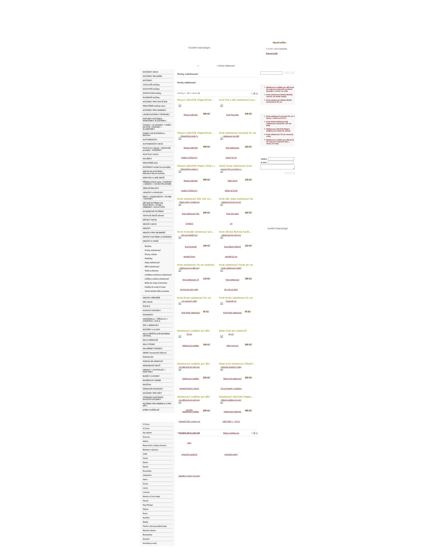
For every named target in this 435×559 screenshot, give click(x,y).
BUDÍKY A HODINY (151, 376)
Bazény (148, 246)
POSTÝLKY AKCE (151, 154)
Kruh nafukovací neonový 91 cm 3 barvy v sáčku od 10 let (280, 117)
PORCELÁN (148, 357)
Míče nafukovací (152, 267)
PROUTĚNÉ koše (150, 163)
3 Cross (146, 424)
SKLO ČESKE (149, 344)
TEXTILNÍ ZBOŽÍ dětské (153, 216)
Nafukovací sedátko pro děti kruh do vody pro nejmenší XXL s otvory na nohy (280, 142)
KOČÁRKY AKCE (150, 72)
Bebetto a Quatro (150, 450)
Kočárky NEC (190, 66)
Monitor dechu (149, 530)
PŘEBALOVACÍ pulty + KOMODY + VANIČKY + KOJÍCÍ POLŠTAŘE (157, 183)
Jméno (264, 159)
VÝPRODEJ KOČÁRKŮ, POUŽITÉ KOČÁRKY (153, 398)
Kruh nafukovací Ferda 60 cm (236, 265)
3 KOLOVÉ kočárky (151, 85)
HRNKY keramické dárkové (155, 353)
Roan (145, 513)
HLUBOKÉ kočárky (151, 97)
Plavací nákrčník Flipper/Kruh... (195, 100)
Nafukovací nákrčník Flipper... (236, 397)
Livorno (146, 492)
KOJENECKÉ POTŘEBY (153, 211)
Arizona (146, 437)
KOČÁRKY (147, 80)
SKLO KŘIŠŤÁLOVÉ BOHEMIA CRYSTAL (156, 335)
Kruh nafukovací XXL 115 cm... (194, 199)
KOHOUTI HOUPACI (152, 310)
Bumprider (147, 535)
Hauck (145, 501)
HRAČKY (147, 228)
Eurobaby (147, 471)
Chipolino (147, 475)
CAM (145, 454)
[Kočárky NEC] (173, 12)
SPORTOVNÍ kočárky (152, 93)
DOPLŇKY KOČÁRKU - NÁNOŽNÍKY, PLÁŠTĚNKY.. (155, 120)
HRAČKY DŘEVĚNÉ (151, 298)
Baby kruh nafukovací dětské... (237, 364)
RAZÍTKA (147, 385)
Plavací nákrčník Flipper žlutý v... (196, 166)
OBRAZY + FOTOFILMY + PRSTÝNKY (154, 371)
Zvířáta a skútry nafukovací (157, 279)
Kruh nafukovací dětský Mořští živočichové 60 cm (279, 101)
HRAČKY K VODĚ (150, 241)
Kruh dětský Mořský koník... (235, 232)
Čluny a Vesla (151, 254)
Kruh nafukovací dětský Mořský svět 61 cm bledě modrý (279, 95)
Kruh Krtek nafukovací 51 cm (194, 298)
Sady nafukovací (152, 262)
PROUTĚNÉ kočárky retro (154, 106)
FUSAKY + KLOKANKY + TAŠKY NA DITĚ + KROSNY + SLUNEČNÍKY (157, 127)
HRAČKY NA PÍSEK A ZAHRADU (157, 237)
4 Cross (146, 428)
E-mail (263, 163)
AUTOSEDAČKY (150, 140)
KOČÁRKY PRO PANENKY (154, 110)
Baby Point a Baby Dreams (155, 445)
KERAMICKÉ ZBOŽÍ (151, 366)
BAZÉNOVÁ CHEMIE (152, 380)
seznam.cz (148, 552)
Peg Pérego (148, 505)
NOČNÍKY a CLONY (151, 329)
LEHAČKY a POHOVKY (153, 192)
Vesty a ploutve (151, 271)
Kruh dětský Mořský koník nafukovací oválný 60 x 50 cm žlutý (278, 123)
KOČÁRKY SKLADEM (152, 76)
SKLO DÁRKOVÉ (150, 340)
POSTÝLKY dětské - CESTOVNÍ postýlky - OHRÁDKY (156, 149)
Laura (145, 488)
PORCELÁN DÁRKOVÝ (153, 361)
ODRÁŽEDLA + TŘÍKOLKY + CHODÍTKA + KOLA (155, 320)
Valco (145, 479)
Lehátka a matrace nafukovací (158, 275)
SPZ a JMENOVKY (151, 325)
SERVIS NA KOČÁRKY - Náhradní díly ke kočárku (154, 172)
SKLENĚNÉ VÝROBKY (152, 349)
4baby (145, 522)
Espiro (146, 467)
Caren (145, 458)
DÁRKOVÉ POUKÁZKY (153, 389)
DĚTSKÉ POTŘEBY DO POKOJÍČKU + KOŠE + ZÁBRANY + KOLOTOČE (154, 205)
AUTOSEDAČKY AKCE (153, 144)
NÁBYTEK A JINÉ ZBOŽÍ (153, 178)
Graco (145, 484)
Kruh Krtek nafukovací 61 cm (236, 298)
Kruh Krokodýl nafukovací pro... (195, 232)
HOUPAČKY (148, 315)
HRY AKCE (147, 302)
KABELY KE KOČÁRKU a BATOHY (154, 134)
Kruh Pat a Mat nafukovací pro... (237, 100)
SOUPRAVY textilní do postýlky (157, 167)
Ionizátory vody (150, 543)
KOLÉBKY (147, 159)
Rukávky (148, 258)
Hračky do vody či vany (155, 287)
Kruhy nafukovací (153, 250)
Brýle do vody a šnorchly (156, 283)
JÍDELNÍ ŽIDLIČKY (151, 188)
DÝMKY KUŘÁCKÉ (151, 410)
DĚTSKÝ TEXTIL (150, 220)
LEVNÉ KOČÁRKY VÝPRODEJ (156, 114)
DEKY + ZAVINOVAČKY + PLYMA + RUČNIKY (157, 198)
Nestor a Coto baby (151, 496)
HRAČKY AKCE (149, 224)
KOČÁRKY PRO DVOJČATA (155, 102)
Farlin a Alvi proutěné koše (155, 526)
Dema (145, 462)
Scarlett (146, 518)
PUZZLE (146, 306)
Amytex (146, 539)
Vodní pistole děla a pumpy (157, 291)
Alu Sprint (147, 433)
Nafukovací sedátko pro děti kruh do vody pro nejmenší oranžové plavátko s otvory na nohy (280, 89)
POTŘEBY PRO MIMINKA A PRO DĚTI (157, 405)
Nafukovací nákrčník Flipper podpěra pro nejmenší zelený (278, 130)
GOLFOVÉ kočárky (151, 89)
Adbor (145, 441)
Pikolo (145, 509)
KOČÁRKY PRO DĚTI (152, 393)
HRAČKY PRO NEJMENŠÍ (154, 233)
